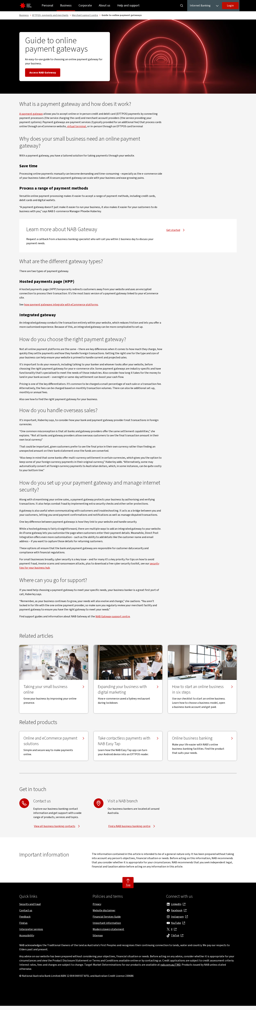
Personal (47, 5)
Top (128, 885)
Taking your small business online (45, 689)
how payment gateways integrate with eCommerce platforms (61, 304)
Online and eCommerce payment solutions (50, 741)
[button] (230, 5)
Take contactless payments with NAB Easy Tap (124, 741)
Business (66, 5)
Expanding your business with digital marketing (122, 689)
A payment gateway (31, 114)
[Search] (181, 5)
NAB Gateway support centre (112, 616)
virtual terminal (76, 126)
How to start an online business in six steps (198, 689)
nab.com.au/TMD (170, 965)
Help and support (128, 5)
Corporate (85, 5)
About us (104, 5)
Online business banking (192, 738)
